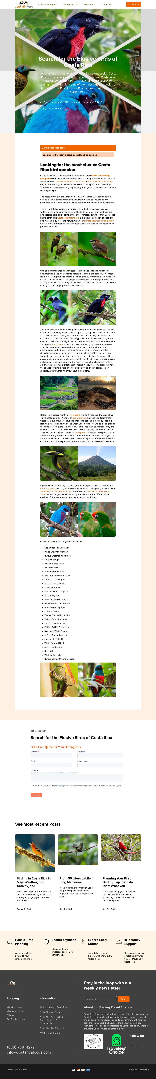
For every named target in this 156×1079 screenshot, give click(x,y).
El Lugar (11, 1015)
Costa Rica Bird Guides (50, 1012)
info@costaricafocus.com (29, 1052)
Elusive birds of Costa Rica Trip (56, 491)
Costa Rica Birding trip (68, 218)
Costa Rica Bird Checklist (52, 1028)
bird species (80, 432)
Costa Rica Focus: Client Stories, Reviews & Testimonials (51, 1020)
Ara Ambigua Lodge (16, 1019)
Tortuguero (74, 415)
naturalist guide (47, 488)
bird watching (79, 418)
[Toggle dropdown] (57, 4)
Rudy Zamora (58, 344)
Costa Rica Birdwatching (100, 181)
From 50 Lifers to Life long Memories (75, 880)
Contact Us (133, 4)
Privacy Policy (133, 1070)
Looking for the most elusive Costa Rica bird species (70, 155)
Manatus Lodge (14, 1007)
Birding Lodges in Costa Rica (53, 1007)
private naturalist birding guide (99, 221)
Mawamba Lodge (15, 1011)
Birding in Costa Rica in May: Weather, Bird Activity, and (34, 882)
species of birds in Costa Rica (71, 181)
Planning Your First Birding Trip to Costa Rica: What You (118, 882)
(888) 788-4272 (120, 7)
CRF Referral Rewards (50, 1033)
